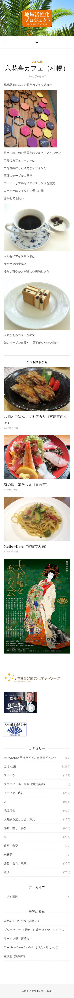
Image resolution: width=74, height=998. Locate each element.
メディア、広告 (14, 793)
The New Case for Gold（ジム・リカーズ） (32, 947)
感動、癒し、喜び (15, 828)
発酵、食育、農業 (15, 863)
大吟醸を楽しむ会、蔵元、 (21, 819)
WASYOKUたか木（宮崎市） (22, 921)
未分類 (8, 854)
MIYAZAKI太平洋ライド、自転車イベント (30, 757)
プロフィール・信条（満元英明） (25, 784)
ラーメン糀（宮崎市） (18, 938)
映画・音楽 (11, 845)
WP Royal (46, 990)
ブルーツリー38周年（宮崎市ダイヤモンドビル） (35, 930)
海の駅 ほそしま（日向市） (27, 484)
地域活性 (9, 810)
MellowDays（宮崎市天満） (26, 546)
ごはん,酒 (37, 61)
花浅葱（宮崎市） (15, 956)
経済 (6, 872)
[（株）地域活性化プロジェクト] (37, 18)
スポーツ (9, 775)
